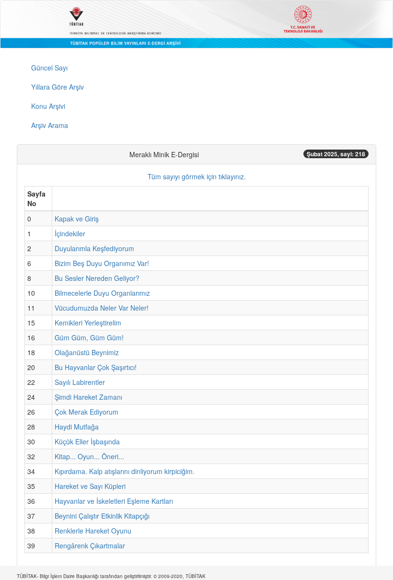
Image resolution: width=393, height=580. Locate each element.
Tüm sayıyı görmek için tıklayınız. (197, 176)
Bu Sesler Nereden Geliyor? (97, 278)
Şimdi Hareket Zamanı (88, 397)
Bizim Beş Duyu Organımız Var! (102, 263)
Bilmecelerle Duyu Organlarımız (102, 293)
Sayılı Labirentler (80, 382)
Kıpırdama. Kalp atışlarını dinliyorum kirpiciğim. (125, 471)
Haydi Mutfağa (77, 426)
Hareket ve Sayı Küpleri (90, 486)
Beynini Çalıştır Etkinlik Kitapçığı (102, 516)
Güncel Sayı (49, 67)
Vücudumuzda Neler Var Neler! (102, 308)
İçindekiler (70, 233)
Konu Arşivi (48, 106)
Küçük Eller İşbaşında (87, 441)
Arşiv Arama (49, 125)
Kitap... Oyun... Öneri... (89, 456)
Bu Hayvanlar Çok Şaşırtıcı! (96, 367)
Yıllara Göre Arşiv (57, 87)
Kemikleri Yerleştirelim (88, 322)
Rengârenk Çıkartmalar (90, 545)
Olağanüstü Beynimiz (87, 352)
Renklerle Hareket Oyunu (93, 530)
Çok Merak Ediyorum (86, 412)
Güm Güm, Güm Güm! (89, 337)
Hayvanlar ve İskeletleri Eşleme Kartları (114, 501)
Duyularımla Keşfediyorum (94, 248)
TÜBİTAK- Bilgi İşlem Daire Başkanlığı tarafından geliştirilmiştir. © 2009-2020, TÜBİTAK (111, 576)
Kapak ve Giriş (77, 218)
